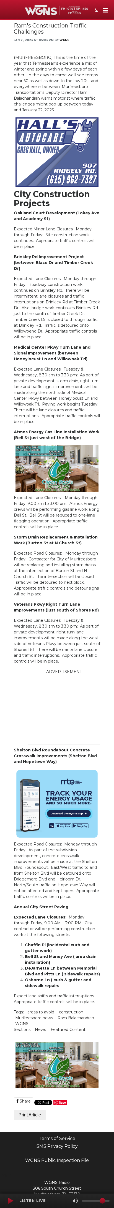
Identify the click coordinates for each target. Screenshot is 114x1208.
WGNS (64, 40)
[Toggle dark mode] (96, 11)
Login (5, 1174)
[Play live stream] (10, 1201)
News (40, 1029)
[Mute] (75, 1200)
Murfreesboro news (34, 1017)
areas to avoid (40, 1012)
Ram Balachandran (76, 1017)
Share (25, 1101)
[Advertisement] (64, 709)
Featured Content (68, 1029)
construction (71, 1012)
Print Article (30, 1115)
